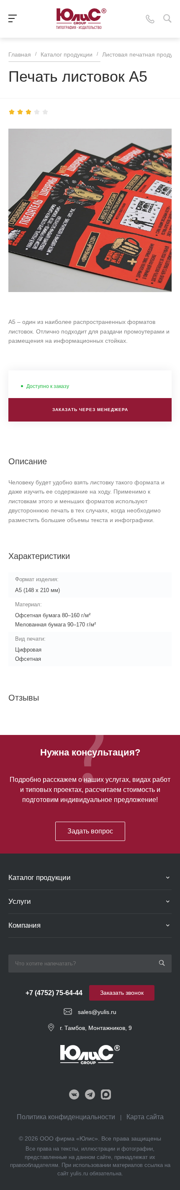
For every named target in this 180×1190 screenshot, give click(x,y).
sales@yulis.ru (97, 1012)
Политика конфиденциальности (66, 1116)
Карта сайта (145, 1116)
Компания (24, 925)
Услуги (19, 901)
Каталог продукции (39, 878)
